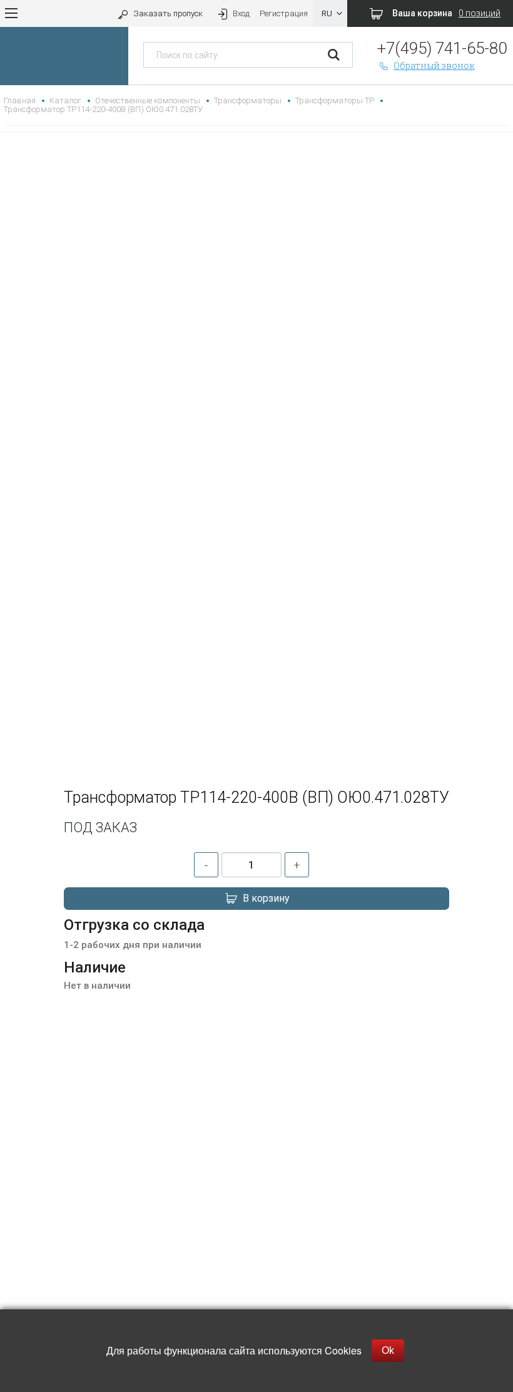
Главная (20, 100)
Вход (241, 13)
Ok (388, 1350)
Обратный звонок (434, 65)
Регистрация (284, 13)
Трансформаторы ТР (334, 100)
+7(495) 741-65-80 (442, 48)
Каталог (65, 100)
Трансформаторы (248, 100)
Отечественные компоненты (147, 100)
